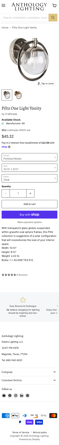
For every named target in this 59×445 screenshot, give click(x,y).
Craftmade (11, 114)
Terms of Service (20, 432)
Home (5, 27)
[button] (29, 275)
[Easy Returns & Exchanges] (22, 307)
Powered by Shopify (29, 439)
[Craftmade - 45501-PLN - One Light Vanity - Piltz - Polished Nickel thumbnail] (7, 95)
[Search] (53, 17)
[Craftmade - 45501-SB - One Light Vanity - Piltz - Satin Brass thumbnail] (18, 95)
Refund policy (40, 432)
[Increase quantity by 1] (31, 193)
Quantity (6, 186)
